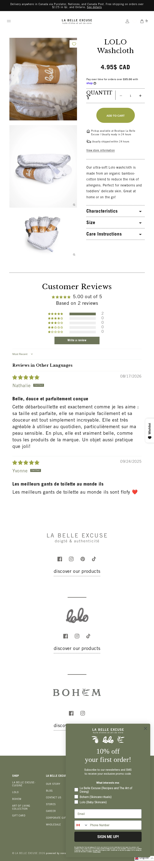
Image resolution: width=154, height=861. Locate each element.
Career (51, 811)
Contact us (53, 798)
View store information (100, 150)
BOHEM (16, 799)
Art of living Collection (21, 807)
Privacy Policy (96, 852)
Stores (51, 804)
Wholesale (53, 825)
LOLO (15, 792)
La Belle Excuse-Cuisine (23, 784)
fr (147, 21)
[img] (25, 378)
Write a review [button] (76, 340)
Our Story (53, 784)
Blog (49, 791)
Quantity (99, 95)
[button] (9, 21)
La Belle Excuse (26, 853)
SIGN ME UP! (108, 836)
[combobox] (81, 825)
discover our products (77, 571)
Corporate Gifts (57, 818)
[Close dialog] (145, 728)
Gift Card (18, 816)
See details (94, 7)
